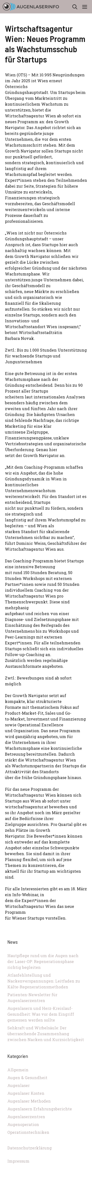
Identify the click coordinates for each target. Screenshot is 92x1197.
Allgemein (17, 1069)
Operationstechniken (28, 1132)
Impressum (18, 1161)
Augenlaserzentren (26, 1116)
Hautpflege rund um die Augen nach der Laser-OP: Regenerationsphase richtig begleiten (43, 961)
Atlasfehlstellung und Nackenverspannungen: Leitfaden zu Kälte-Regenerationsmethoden (43, 981)
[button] (75, 6)
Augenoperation (23, 1124)
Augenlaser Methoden (29, 1101)
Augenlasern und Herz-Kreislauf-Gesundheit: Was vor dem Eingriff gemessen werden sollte (40, 1014)
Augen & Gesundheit (27, 1077)
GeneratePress (46, 1194)
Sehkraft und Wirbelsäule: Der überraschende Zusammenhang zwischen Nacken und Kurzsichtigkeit (45, 1033)
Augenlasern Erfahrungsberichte (39, 1108)
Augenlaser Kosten (25, 1093)
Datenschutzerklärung (29, 1147)
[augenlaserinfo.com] (30, 6)
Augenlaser (18, 1085)
